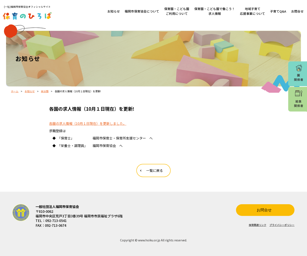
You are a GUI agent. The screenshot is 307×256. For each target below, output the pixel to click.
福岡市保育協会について (142, 11)
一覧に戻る (154, 170)
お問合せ (297, 11)
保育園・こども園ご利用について (176, 11)
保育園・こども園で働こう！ (214, 11)
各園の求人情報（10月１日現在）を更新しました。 (87, 123)
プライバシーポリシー (281, 225)
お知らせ (113, 11)
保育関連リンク (257, 225)
